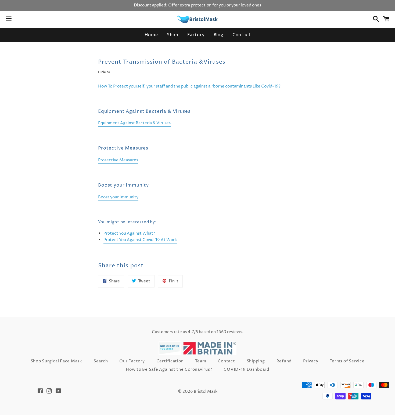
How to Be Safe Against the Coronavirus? (169, 369)
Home (151, 35)
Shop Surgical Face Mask (56, 361)
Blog (219, 35)
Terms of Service (347, 361)
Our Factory (132, 361)
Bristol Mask (205, 391)
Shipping (256, 361)
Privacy (310, 361)
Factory (196, 35)
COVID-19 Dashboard (246, 369)
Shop (172, 35)
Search (101, 361)
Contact (241, 35)
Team (200, 361)
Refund (284, 361)
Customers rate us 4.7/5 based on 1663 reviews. (197, 332)
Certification (170, 361)
